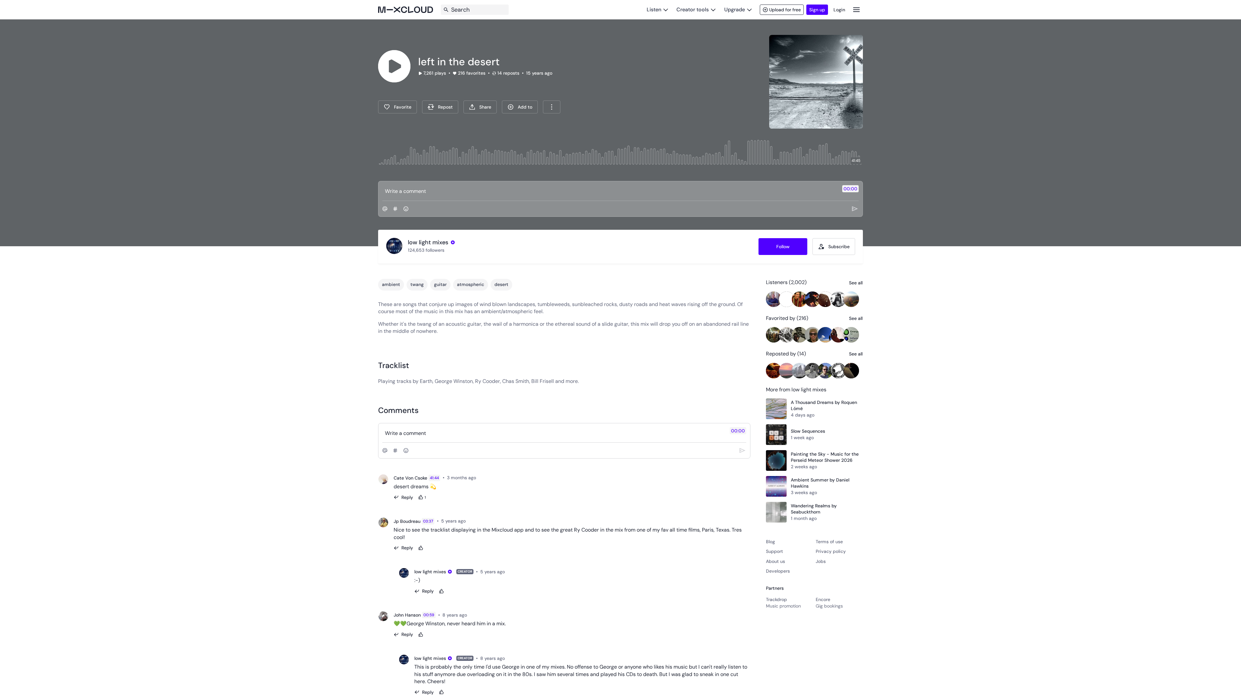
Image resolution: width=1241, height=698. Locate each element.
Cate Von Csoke (410, 478)
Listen (654, 9)
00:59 (428, 615)
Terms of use (829, 542)
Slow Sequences (808, 431)
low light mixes (430, 572)
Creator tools (692, 9)
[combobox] (551, 106)
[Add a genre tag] (395, 208)
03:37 (428, 521)
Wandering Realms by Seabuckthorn (814, 509)
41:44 (434, 478)
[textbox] (609, 191)
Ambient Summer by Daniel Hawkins (820, 483)
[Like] (420, 548)
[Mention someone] (384, 208)
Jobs (821, 561)
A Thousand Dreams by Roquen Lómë (824, 405)
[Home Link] (405, 9)
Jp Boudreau (407, 521)
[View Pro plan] (453, 242)
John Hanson (407, 615)
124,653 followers (426, 250)
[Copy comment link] (479, 478)
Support (774, 551)
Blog (770, 542)
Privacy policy (831, 551)
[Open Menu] (856, 9)
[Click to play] (394, 66)
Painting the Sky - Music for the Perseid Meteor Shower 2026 (825, 457)
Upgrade (734, 9)
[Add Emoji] (406, 209)
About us (775, 561)
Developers (778, 571)
